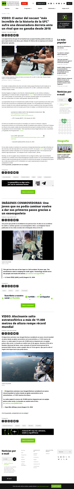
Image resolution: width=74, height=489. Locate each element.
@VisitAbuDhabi (15, 115)
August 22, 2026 (29, 277)
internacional (48, 177)
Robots (10, 290)
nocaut (31, 95)
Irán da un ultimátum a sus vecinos (64, 47)
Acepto (64, 104)
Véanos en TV (41, 3)
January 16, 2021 (30, 118)
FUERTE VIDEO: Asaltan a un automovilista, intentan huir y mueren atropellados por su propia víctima (64, 70)
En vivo (24, 3)
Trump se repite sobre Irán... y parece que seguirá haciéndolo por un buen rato (64, 157)
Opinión (40, 8)
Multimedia (51, 8)
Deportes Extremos (7, 425)
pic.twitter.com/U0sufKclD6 (26, 115)
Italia (33, 177)
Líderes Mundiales (23, 464)
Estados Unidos (25, 177)
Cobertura (36, 461)
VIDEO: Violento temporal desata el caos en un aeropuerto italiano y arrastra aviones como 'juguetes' (64, 81)
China (4, 290)
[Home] (4, 3)
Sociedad (38, 425)
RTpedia (23, 461)
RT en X (9, 479)
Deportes (16, 177)
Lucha (39, 177)
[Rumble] (51, 3)
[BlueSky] (59, 3)
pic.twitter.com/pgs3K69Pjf (35, 274)
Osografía (63, 141)
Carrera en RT (37, 464)
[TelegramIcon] (56, 3)
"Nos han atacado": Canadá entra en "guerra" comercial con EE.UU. (64, 61)
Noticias (7, 8)
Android (47, 453)
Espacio (17, 425)
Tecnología (24, 290)
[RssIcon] (64, 459)
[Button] (33, 3)
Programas (27, 8)
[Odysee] (63, 457)
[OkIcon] (61, 3)
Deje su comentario (28, 192)
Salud (17, 290)
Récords (31, 425)
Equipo (35, 459)
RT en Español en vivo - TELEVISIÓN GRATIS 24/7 (63, 25)
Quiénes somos (35, 454)
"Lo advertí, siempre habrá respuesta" (63, 53)
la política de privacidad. (64, 104)
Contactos (36, 457)
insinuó (42, 149)
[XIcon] (54, 3)
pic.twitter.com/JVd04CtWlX (12, 403)
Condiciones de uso (36, 466)
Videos (22, 457)
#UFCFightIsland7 (15, 113)
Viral (17, 8)
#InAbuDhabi (23, 113)
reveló (21, 130)
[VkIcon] (48, 3)
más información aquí (43, 486)
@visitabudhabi (31, 137)
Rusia (24, 425)
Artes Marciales (6, 177)
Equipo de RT (65, 8)
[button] (64, 17)
